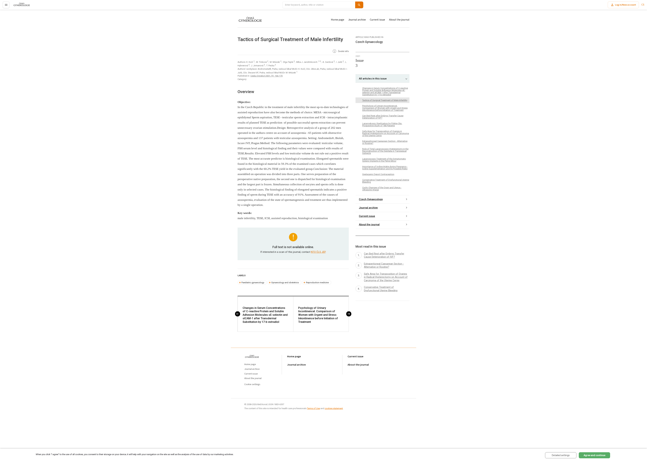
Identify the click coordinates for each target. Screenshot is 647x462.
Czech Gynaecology (371, 199)
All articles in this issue (373, 78)
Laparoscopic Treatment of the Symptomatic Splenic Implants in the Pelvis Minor (384, 160)
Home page (337, 20)
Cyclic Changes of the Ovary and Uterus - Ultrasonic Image (382, 188)
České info (343, 51)
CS (642, 5)
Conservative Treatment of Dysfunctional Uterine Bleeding (385, 181)
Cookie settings (252, 384)
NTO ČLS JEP (318, 251)
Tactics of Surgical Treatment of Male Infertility (384, 100)
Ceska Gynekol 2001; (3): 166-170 (266, 76)
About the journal (399, 20)
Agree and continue (594, 455)
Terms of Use (313, 408)
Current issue (377, 20)
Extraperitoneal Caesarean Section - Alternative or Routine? (384, 142)
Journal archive (357, 20)
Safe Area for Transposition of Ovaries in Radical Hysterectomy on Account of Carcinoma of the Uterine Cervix (385, 133)
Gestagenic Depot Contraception (378, 174)
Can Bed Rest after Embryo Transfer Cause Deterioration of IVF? (382, 116)
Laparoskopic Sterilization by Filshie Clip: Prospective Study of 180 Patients (382, 124)
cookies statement (334, 408)
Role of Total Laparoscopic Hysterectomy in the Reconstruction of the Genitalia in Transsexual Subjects (385, 151)
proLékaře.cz (19, 6)
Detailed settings (561, 455)
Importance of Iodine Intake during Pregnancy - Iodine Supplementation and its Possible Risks (385, 167)
